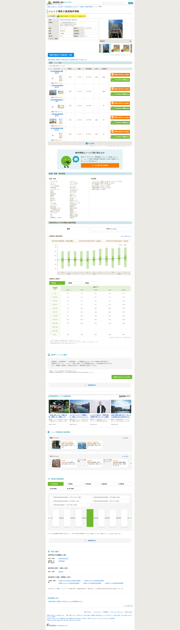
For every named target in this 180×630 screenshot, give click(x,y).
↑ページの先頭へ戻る (128, 605)
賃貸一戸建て (87, 615)
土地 (129, 615)
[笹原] (113, 518)
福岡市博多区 (89, 6)
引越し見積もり (77, 618)
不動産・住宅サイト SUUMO (55, 6)
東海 (65, 620)
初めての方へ (88, 612)
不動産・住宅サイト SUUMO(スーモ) (55, 615)
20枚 (52, 83)
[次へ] (130, 463)
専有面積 (53, 283)
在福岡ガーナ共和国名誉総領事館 (114, 583)
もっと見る (125, 437)
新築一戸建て (117, 615)
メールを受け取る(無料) (100, 165)
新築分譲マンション (100, 615)
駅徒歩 (87, 283)
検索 (131, 3)
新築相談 (71, 618)
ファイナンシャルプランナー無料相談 (106, 618)
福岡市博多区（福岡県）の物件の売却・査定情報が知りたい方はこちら (67, 59)
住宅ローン (84, 618)
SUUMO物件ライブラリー (71, 6)
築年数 (70, 283)
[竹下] (101, 518)
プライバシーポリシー (116, 612)
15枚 (52, 111)
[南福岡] (124, 518)
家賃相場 (93, 615)
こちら (111, 533)
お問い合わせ (128, 612)
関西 (68, 620)
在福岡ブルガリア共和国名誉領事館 (94, 580)
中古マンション (109, 615)
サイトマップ (97, 612)
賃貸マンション (72, 615)
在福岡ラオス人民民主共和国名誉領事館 (70, 580)
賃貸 (80, 16)
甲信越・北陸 (60, 620)
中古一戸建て (124, 615)
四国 (70, 620)
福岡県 (82, 6)
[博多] (90, 518)
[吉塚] (78, 518)
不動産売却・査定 (64, 618)
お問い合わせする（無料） (120, 75)
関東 (55, 620)
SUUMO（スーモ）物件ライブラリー (59, 2)
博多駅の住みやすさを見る (121, 377)
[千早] (55, 518)
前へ (49, 518)
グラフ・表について (126, 236)
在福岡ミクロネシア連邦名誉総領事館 (69, 583)
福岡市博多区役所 (63, 558)
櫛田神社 (61, 571)
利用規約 (105, 612)
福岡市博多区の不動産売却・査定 (61, 55)
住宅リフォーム (55, 618)
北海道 (48, 620)
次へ (130, 518)
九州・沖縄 (77, 620)
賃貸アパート (80, 615)
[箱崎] (67, 518)
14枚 (52, 97)
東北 (52, 620)
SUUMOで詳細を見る (120, 80)
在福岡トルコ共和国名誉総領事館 (92, 583)
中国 (73, 620)
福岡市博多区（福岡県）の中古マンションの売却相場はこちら (65, 601)
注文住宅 (49, 618)
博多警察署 (62, 561)
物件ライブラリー (92, 618)
